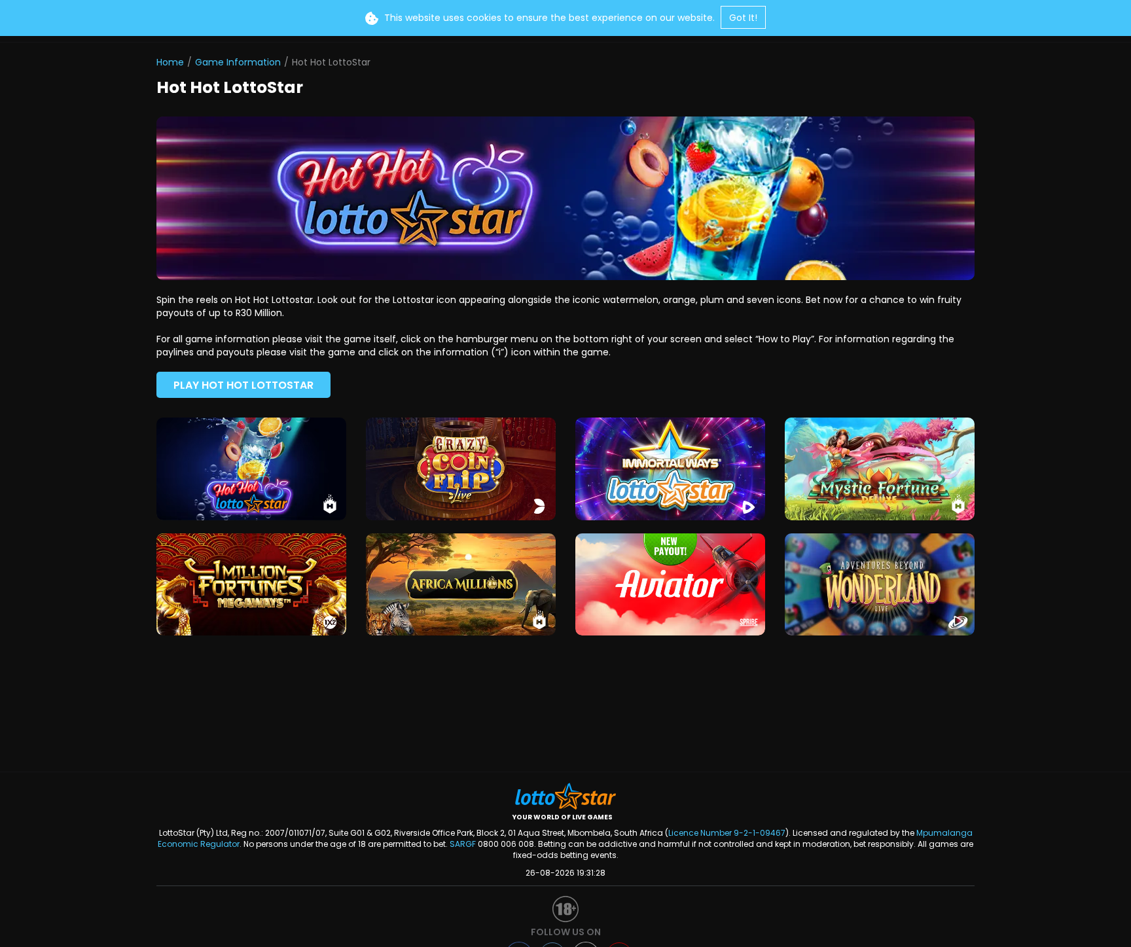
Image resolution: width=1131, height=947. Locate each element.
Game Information (238, 62)
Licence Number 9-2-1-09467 (726, 832)
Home (170, 62)
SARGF (463, 843)
